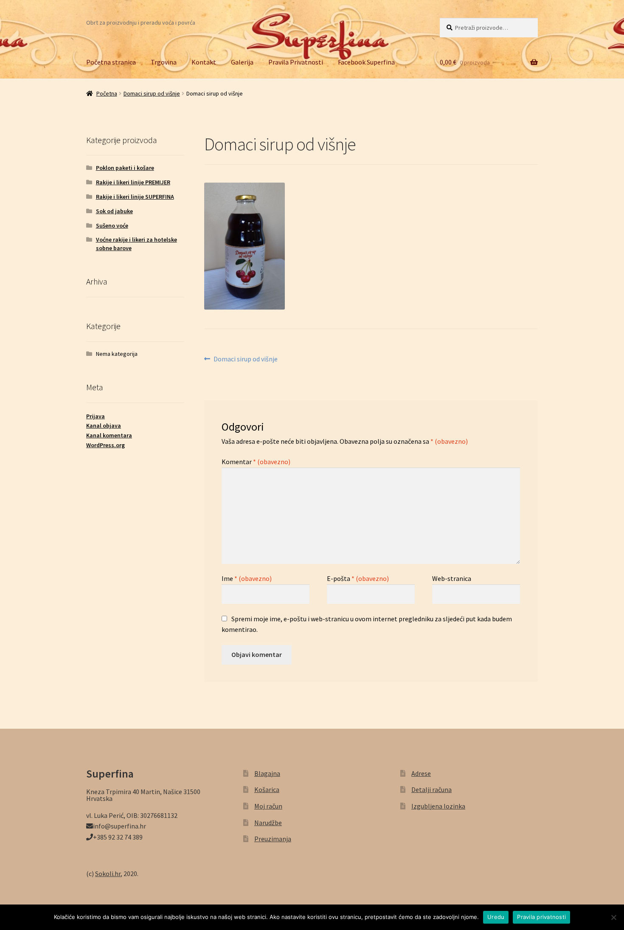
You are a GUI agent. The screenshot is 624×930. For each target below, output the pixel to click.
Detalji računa (431, 789)
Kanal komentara (109, 435)
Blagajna (267, 773)
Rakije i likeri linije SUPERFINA (135, 196)
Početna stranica (111, 62)
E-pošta (358, 578)
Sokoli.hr (108, 873)
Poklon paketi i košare (125, 168)
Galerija (242, 62)
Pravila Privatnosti (295, 62)
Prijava (95, 416)
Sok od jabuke (114, 211)
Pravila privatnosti (541, 916)
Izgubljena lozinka (438, 806)
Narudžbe (268, 822)
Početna (106, 93)
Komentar (256, 461)
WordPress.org (105, 445)
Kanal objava (103, 425)
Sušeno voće (112, 225)
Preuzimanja (272, 838)
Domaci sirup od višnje (152, 93)
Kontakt (203, 62)
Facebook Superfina (366, 62)
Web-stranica (451, 578)
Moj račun (268, 806)
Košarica (266, 789)
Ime (247, 578)
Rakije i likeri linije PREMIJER (133, 182)
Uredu (495, 916)
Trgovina (164, 62)
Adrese (421, 773)
